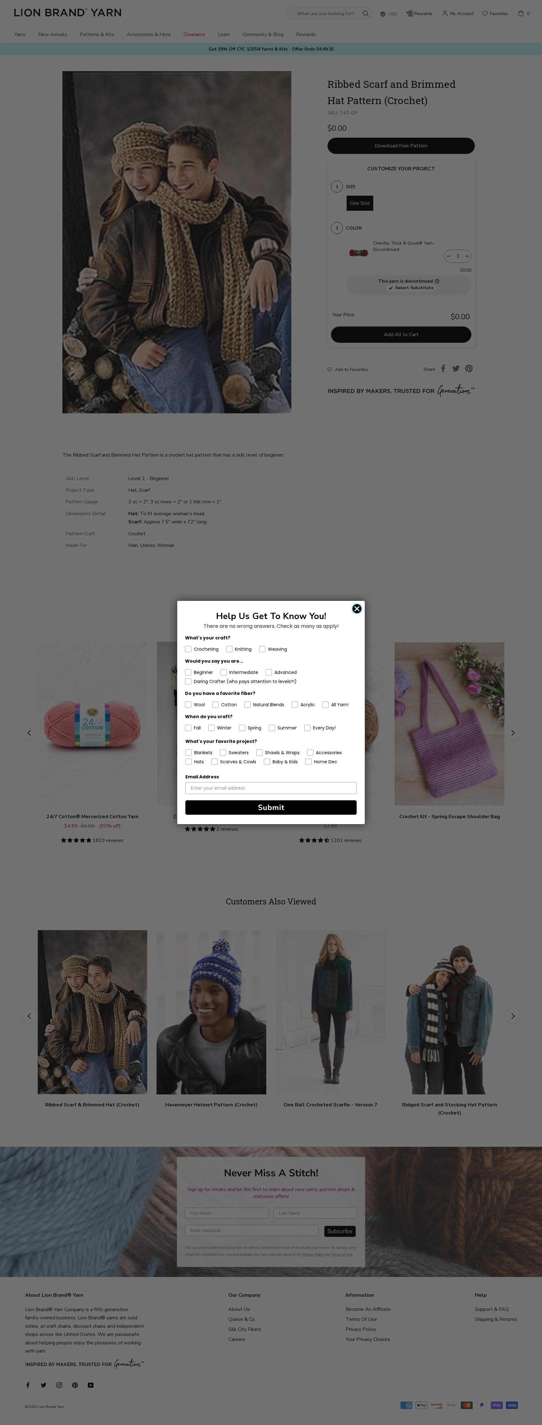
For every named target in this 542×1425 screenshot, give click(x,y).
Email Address (202, 777)
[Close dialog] (357, 609)
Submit (271, 808)
